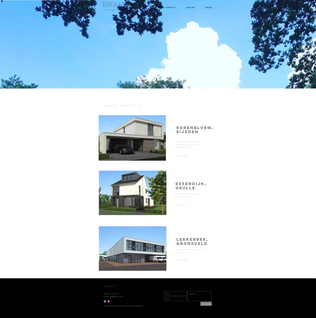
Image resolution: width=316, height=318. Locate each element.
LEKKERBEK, (192, 239)
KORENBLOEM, (194, 127)
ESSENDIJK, (191, 183)
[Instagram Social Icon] (108, 301)
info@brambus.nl (116, 296)
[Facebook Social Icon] (105, 301)
